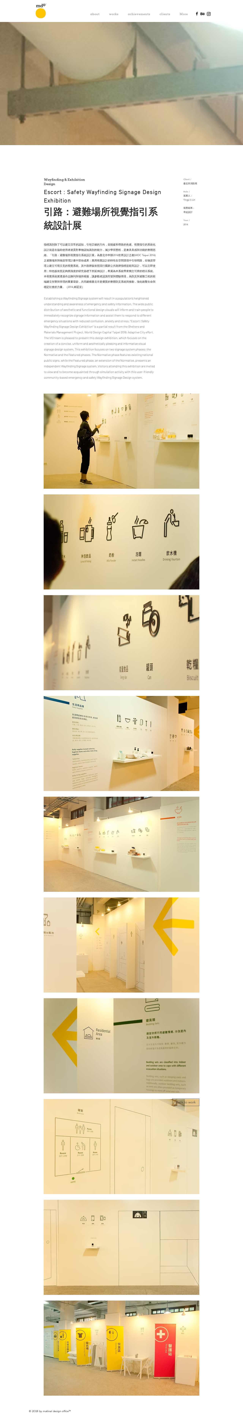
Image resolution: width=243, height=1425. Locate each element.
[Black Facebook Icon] (197, 13)
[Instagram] (208, 13)
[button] (185, 1102)
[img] (121, 441)
